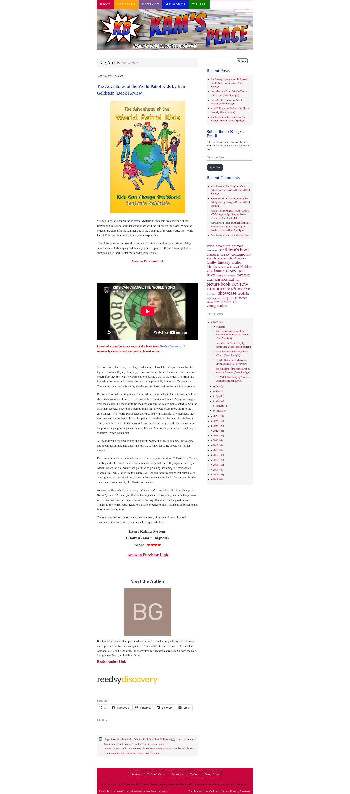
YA (147, 752)
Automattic (245, 791)
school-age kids (180, 748)
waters (141, 752)
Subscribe (215, 167)
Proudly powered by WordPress (203, 791)
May (219, 391)
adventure (223, 246)
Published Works (155, 774)
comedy (225, 254)
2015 (218, 464)
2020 (218, 440)
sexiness (244, 289)
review (240, 283)
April (220, 396)
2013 (218, 474)
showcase (227, 293)
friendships (223, 267)
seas (192, 748)
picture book (218, 284)
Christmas (213, 254)
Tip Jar (199, 4)
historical (234, 267)
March (220, 401)
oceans (117, 748)
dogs (209, 258)
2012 (218, 479)
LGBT (241, 271)
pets (237, 280)
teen (216, 301)
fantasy (224, 262)
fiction (237, 262)
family (211, 262)
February (222, 405)
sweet (243, 298)
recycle (141, 748)
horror (210, 271)
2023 (218, 425)
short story (212, 294)
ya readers (155, 752)
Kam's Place (105, 791)
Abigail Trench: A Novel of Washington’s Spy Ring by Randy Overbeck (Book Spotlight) (230, 214)
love (211, 275)
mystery (243, 275)
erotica (242, 258)
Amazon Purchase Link (147, 261)
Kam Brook (216, 186)
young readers (217, 306)
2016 (218, 460)
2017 (218, 455)
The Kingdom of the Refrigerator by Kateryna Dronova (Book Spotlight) (230, 190)
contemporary (241, 254)
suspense (229, 297)
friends (212, 266)
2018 (218, 450)
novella (210, 280)
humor (219, 270)
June (219, 386)
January (221, 410)
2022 (218, 430)
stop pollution (128, 752)
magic (221, 275)
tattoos (210, 302)
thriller (226, 302)
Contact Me (177, 774)
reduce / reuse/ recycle (158, 748)
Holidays (246, 266)
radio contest (129, 748)
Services (126, 4)
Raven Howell (217, 198)
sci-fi (231, 289)
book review (212, 250)
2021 (218, 435)
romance (216, 288)
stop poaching (112, 752)
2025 (218, 416)
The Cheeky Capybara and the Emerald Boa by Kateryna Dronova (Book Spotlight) (229, 83)
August (221, 326)
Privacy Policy (212, 774)
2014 (218, 469)
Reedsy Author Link (111, 661)
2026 (218, 322)
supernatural (213, 298)
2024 (218, 421)
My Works (176, 4)
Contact (150, 4)
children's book (133, 739)
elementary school (224, 258)
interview (230, 270)
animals (119, 739)
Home (105, 4)
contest (146, 743)
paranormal (224, 279)
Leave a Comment (186, 739)
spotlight (243, 293)
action (210, 246)
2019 (218, 445)
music (154, 743)
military (231, 275)
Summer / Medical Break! (238, 235)
